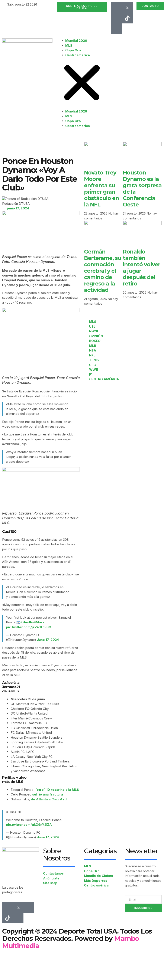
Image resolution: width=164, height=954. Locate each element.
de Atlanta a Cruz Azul (49, 799)
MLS (68, 45)
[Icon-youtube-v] (116, 28)
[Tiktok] (127, 18)
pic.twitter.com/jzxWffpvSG (28, 627)
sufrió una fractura (47, 794)
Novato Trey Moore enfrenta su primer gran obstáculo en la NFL (101, 188)
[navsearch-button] (112, 40)
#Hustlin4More (32, 622)
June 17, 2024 (48, 640)
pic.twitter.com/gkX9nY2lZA (29, 825)
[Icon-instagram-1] (116, 18)
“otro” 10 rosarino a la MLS (57, 790)
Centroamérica (77, 55)
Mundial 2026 (76, 41)
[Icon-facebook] (116, 7)
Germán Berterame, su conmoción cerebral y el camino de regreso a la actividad (102, 270)
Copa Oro (73, 50)
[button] (82, 83)
